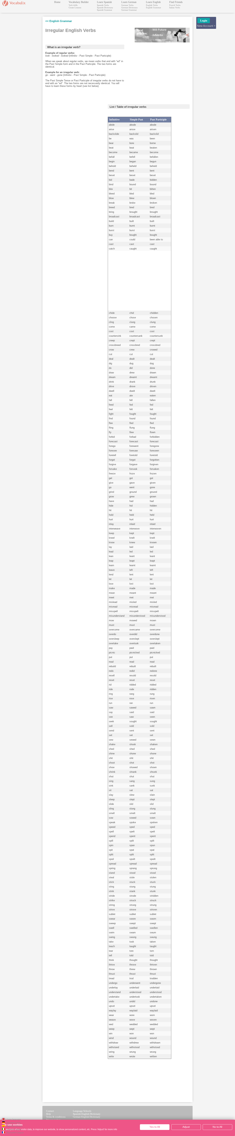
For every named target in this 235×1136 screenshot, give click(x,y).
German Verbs (127, 5)
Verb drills (73, 5)
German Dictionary (129, 7)
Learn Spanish (104, 2)
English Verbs (152, 5)
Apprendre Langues (15, 1132)
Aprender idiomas (14, 1126)
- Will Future (158, 29)
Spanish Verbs (103, 5)
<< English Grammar (58, 21)
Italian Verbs (174, 7)
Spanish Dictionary (105, 7)
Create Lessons (75, 7)
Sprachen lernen (14, 1122)
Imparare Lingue (14, 1129)
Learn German (128, 2)
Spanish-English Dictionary (86, 1114)
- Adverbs (157, 35)
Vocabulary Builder (79, 2)
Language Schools (82, 1111)
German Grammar (129, 10)
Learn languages (14, 1119)
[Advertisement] (162, 71)
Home (57, 2)
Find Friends (175, 2)
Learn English (153, 2)
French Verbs (174, 5)
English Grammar (153, 7)
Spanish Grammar (104, 10)
